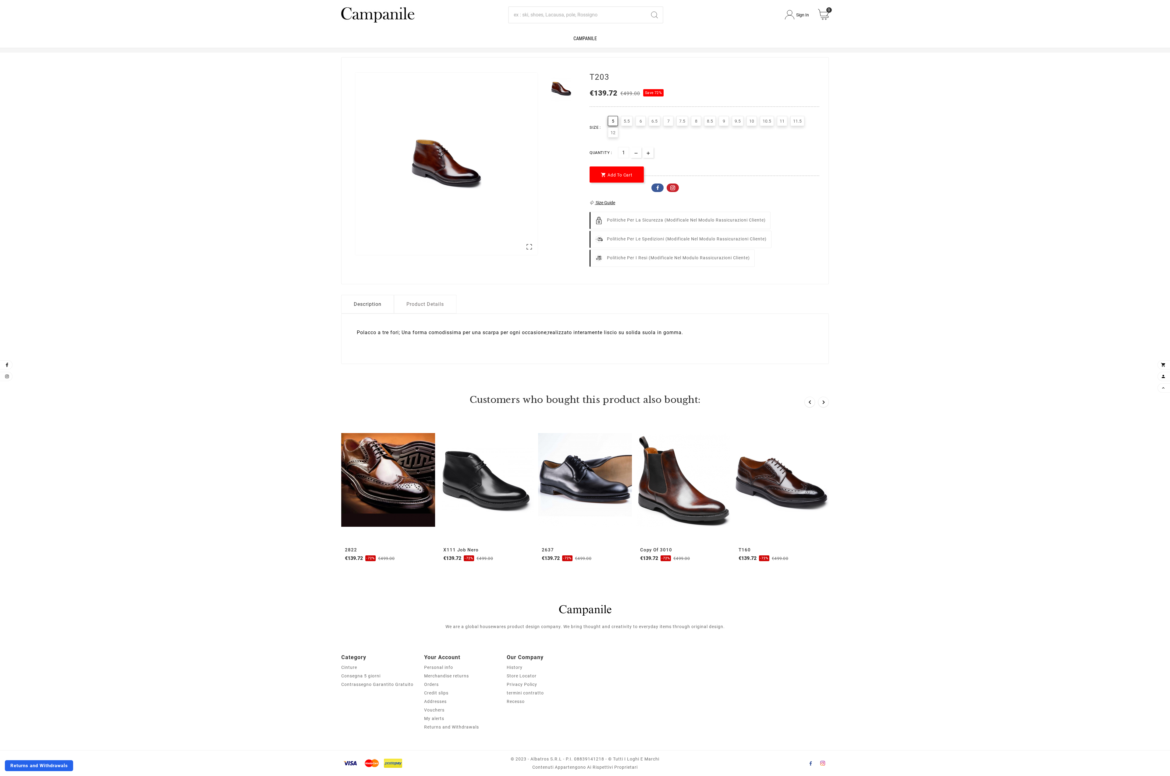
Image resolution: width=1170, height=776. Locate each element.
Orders (431, 684)
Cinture (349, 667)
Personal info (438, 667)
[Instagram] (822, 763)
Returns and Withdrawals (451, 727)
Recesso (516, 701)
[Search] (654, 15)
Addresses (435, 701)
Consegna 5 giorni (361, 675)
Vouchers (434, 710)
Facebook (657, 188)
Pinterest (673, 188)
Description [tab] (367, 304)
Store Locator (522, 675)
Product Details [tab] (425, 304)
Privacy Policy (522, 684)
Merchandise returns (446, 675)
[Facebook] (810, 763)
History (515, 667)
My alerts (434, 718)
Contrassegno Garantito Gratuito (377, 684)
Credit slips (436, 692)
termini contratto (525, 692)
